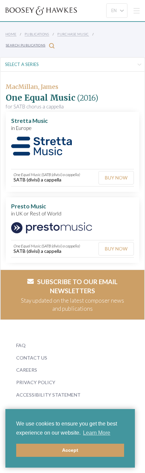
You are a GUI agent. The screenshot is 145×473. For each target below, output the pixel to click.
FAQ (21, 345)
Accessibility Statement (48, 395)
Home (11, 34)
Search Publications (26, 45)
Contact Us (31, 358)
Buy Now (116, 177)
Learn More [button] (96, 433)
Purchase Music (73, 34)
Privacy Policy (35, 382)
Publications (37, 34)
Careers (26, 370)
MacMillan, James (32, 87)
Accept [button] (70, 450)
